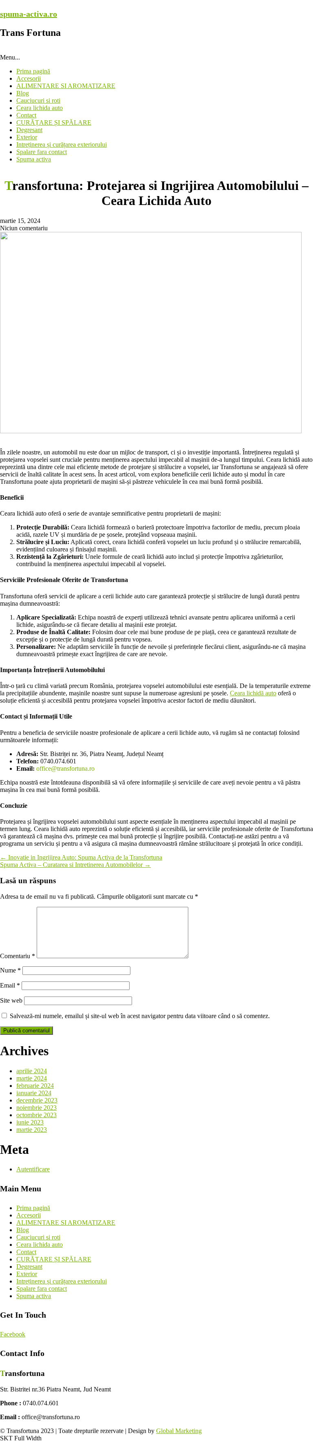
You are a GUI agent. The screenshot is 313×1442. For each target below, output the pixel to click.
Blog (22, 93)
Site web (11, 1000)
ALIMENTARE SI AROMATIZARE (65, 85)
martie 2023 (31, 1129)
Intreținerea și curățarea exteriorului (61, 144)
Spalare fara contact (41, 151)
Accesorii (28, 78)
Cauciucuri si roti (38, 100)
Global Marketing (179, 1430)
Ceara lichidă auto (253, 693)
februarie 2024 (35, 1085)
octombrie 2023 (36, 1114)
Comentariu (17, 956)
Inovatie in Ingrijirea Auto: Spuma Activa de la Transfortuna (81, 857)
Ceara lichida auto (39, 107)
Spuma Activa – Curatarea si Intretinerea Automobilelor (75, 864)
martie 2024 (31, 1078)
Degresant (29, 129)
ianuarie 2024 (33, 1092)
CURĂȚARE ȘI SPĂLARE (53, 122)
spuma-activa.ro (28, 13)
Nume (10, 970)
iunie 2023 (30, 1122)
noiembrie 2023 (36, 1107)
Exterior (26, 137)
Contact (26, 115)
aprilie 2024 (31, 1070)
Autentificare (33, 1169)
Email (10, 985)
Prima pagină (33, 71)
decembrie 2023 (36, 1100)
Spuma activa (33, 159)
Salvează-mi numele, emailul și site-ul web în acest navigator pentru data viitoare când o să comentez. (140, 1015)
